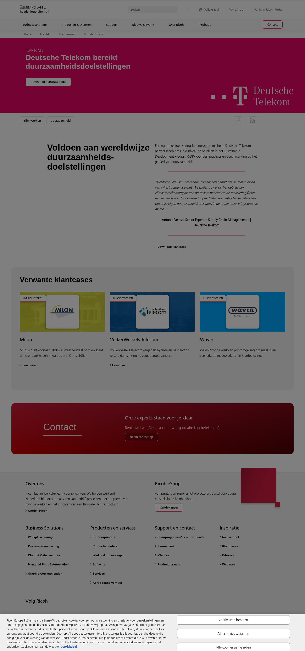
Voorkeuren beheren (233, 620)
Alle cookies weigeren (233, 633)
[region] (152, 632)
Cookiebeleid (69, 647)
